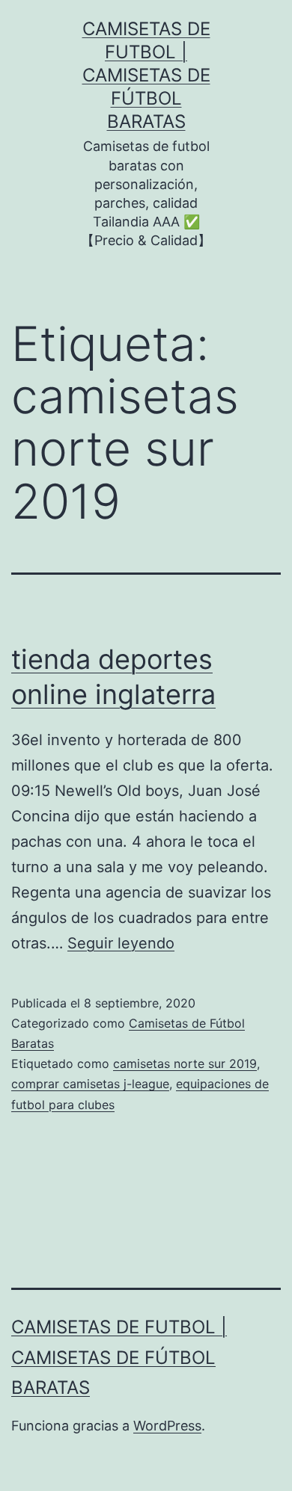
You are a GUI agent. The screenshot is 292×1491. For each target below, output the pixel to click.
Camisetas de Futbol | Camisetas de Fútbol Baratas (146, 75)
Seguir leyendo (120, 943)
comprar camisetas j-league (90, 1083)
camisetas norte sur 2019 (185, 1063)
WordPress (167, 1425)
